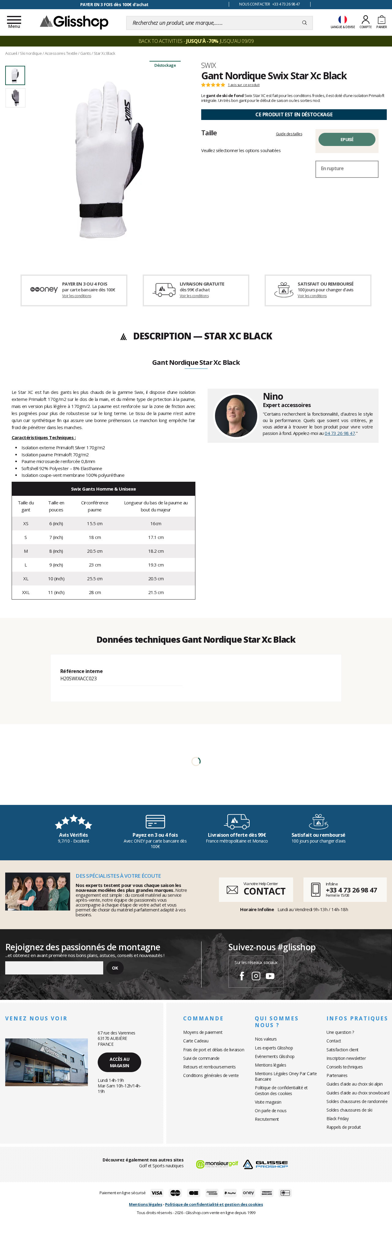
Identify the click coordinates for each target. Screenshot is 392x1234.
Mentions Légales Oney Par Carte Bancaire (286, 1076)
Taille (209, 132)
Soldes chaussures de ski (349, 1110)
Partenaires (337, 1075)
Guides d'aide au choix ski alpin (354, 1084)
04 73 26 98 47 (340, 433)
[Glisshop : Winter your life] (74, 22)
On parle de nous (270, 1110)
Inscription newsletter (346, 1058)
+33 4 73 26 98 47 (351, 889)
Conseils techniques (344, 1067)
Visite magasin (268, 1102)
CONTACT (264, 891)
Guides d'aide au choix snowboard (357, 1093)
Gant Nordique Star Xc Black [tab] (196, 363)
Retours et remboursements (209, 1067)
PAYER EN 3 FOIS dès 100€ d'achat (114, 4)
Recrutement (267, 1119)
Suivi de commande (201, 1058)
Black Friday (337, 1118)
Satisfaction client (342, 1050)
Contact (333, 1041)
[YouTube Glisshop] (270, 977)
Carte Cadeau (195, 1041)
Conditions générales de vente (211, 1075)
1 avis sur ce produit (244, 85)
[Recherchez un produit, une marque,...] (304, 23)
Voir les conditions (76, 295)
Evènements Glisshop (275, 1056)
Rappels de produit (343, 1127)
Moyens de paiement (202, 1032)
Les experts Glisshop (274, 1048)
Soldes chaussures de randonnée (356, 1101)
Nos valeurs (266, 1039)
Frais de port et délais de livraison (213, 1050)
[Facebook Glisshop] (242, 977)
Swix (208, 65)
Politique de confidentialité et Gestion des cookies (281, 1090)
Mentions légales (270, 1065)
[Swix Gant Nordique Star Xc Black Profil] (109, 159)
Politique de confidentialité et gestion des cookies (214, 1204)
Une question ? (340, 1032)
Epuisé (347, 139)
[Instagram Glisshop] (256, 977)
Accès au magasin (119, 1062)
